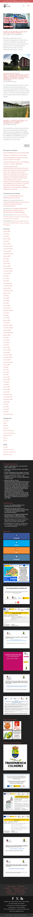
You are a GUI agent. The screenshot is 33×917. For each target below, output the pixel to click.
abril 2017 (6, 411)
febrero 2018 (6, 389)
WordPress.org (7, 454)
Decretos (6, 428)
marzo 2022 (6, 305)
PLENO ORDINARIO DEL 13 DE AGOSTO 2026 (16, 152)
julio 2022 (6, 295)
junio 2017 (6, 406)
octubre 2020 (7, 330)
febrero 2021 (6, 320)
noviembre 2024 (7, 248)
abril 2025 (6, 241)
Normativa (7, 888)
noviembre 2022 (7, 285)
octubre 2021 (7, 308)
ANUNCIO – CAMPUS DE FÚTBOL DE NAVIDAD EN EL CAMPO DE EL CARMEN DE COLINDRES (15, 122)
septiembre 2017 (8, 399)
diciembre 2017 (7, 394)
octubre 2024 (7, 251)
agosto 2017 (6, 401)
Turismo (25, 888)
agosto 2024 (6, 256)
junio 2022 (6, 298)
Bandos (5, 425)
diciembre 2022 (7, 283)
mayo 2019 (6, 372)
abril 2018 (6, 384)
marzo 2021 (6, 318)
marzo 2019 (6, 377)
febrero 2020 (6, 350)
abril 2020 (6, 345)
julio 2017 (5, 404)
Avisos (5, 423)
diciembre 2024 (7, 246)
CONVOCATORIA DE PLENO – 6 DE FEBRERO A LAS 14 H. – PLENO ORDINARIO (16, 476)
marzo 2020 (6, 347)
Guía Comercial (11, 894)
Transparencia (16, 888)
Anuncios (13, 81)
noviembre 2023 (7, 271)
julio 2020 (6, 337)
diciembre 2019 (7, 355)
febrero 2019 (6, 379)
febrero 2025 (7, 243)
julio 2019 (5, 367)
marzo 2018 (6, 387)
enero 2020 (6, 352)
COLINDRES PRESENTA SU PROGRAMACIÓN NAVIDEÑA (14, 506)
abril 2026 (6, 236)
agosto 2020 (6, 335)
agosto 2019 (6, 364)
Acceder (5, 447)
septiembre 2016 (8, 414)
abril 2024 (6, 261)
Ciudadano (21, 886)
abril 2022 (6, 303)
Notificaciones (7, 435)
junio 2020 (6, 340)
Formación (21, 894)
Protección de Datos (20, 892)
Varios (5, 440)
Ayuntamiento (11, 886)
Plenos (5, 438)
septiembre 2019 (8, 362)
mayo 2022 (6, 300)
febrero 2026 (6, 238)
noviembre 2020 (7, 327)
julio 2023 (6, 276)
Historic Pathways (8, 430)
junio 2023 (6, 278)
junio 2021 (6, 313)
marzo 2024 (6, 263)
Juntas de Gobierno (17, 34)
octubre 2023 (7, 273)
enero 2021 (6, 322)
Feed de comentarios (9, 452)
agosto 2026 (6, 231)
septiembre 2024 (8, 253)
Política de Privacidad (19, 915)
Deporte (9, 890)
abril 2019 (6, 374)
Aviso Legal (8, 915)
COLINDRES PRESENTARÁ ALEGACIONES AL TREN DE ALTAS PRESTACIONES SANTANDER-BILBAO (16, 204)
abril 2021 (6, 315)
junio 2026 (6, 234)
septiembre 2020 (8, 332)
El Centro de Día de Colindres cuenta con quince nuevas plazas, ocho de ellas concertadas (16, 216)
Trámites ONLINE (19, 890)
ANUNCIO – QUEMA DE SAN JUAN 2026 (14, 155)
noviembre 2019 (7, 357)
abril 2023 (6, 281)
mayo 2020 (6, 342)
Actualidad (8, 892)
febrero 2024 (7, 266)
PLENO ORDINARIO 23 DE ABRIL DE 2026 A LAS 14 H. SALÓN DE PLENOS (16, 473)
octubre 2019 (6, 359)
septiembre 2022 (8, 290)
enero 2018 (6, 392)
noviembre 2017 (7, 397)
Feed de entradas (8, 449)
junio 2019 (6, 369)
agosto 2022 (6, 293)
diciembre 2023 (7, 268)
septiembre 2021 (8, 310)
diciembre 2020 (7, 325)
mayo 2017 (6, 409)
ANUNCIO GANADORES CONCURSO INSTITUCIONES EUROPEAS (15, 32)
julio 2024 (6, 258)
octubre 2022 (7, 288)
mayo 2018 (6, 382)
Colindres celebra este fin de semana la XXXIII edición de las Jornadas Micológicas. (16, 223)
